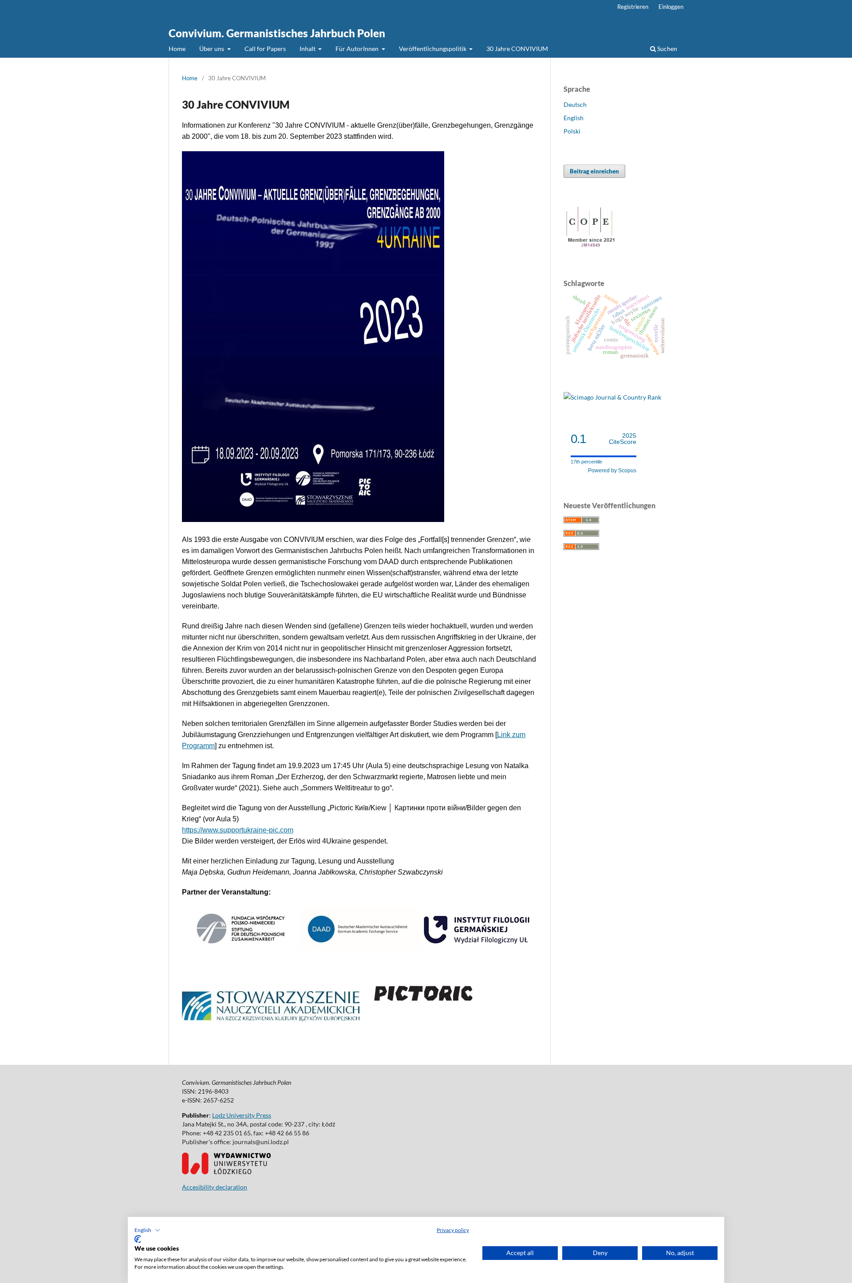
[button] (147, 1230)
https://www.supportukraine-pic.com (237, 830)
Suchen (666, 48)
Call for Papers (265, 48)
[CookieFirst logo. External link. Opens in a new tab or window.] (137, 1239)
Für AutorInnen (357, 48)
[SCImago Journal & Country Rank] (612, 397)
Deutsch (575, 104)
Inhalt (308, 48)
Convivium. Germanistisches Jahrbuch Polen (277, 33)
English (574, 118)
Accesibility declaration (214, 1187)
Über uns (212, 48)
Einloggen (671, 6)
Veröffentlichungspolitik (433, 48)
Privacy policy (453, 1230)
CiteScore (622, 438)
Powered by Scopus (612, 470)
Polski (572, 131)
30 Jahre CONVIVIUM (517, 48)
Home (177, 48)
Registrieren (632, 6)
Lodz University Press (241, 1115)
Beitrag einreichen (594, 171)
